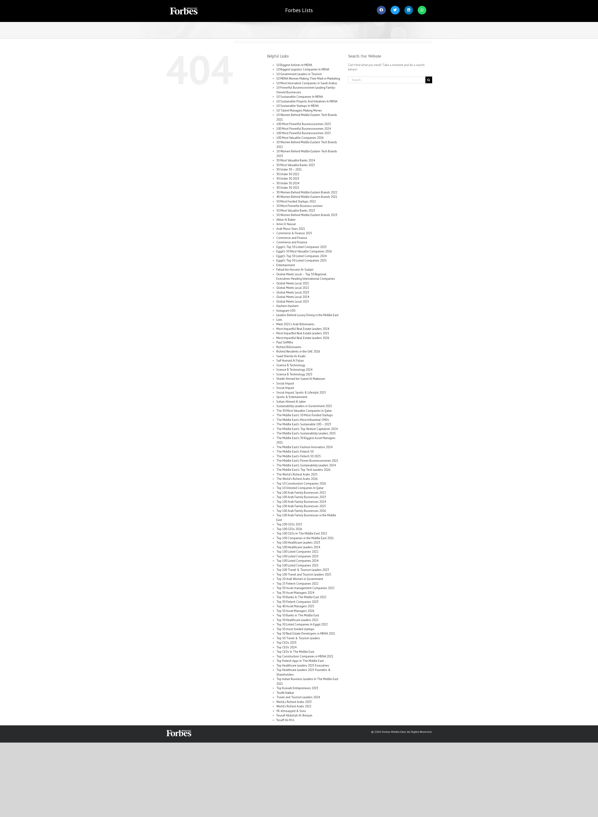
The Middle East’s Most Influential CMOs (302, 420)
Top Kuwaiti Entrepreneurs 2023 (297, 688)
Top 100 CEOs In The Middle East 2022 (301, 533)
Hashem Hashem (287, 306)
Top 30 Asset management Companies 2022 (305, 588)
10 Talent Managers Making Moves (299, 110)
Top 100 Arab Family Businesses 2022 (301, 493)
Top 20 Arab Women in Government (299, 579)
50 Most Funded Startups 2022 (296, 201)
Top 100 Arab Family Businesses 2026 (301, 511)
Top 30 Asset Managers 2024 (295, 593)
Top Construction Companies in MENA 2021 (304, 656)
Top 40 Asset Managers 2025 (295, 606)
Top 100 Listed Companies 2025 (297, 565)
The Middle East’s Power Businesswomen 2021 (307, 461)
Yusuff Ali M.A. (285, 720)
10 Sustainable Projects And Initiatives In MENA (307, 101)
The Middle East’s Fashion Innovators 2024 (304, 447)
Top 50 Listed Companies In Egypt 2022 (302, 624)
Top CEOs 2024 (286, 647)
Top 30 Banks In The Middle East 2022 (301, 597)
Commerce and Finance (291, 238)
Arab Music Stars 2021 (290, 229)
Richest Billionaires (288, 347)
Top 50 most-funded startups (295, 629)
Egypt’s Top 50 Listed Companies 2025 (301, 260)
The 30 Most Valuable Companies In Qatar (304, 411)
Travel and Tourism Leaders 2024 (298, 697)
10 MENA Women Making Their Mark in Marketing (308, 78)
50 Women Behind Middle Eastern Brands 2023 (306, 215)
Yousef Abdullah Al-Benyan (294, 715)
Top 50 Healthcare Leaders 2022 (297, 620)
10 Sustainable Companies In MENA (299, 97)
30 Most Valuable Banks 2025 (295, 165)
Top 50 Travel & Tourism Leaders (298, 638)
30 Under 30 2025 (287, 188)
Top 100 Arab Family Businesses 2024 (301, 502)
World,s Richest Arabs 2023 (294, 702)
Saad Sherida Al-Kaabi (291, 356)
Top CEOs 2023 (286, 643)
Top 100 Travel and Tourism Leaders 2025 (303, 574)
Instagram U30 (285, 311)
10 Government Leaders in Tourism (299, 74)
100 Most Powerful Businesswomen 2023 (303, 124)
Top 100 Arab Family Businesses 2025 (301, 506)
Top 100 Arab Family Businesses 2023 (301, 497)
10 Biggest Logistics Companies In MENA (302, 69)
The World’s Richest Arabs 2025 (296, 474)
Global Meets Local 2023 (292, 292)
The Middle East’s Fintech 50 (294, 452)
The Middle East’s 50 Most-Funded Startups (304, 415)
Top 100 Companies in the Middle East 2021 (305, 538)
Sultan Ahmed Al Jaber (291, 402)
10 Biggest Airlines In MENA (294, 65)
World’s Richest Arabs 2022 (293, 706)
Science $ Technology (290, 365)
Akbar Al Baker (285, 220)
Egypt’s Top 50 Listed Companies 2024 (301, 256)
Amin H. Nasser (286, 224)
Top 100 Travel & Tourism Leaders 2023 (302, 570)
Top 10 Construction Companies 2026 (301, 483)
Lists (299, 10)
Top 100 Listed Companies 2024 (297, 561)
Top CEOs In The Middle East (295, 652)
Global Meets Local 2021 (292, 283)
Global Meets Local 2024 (292, 297)
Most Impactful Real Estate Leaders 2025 (302, 333)
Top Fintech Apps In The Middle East (300, 661)
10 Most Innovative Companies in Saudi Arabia (306, 83)
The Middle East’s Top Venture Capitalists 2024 (307, 429)
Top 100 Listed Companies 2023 (297, 556)
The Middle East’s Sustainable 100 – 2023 (303, 424)
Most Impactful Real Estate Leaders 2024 (302, 329)
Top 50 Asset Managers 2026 (295, 611)
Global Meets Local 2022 (292, 288)
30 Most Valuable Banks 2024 (295, 160)
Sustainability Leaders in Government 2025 (304, 406)
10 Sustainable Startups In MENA (297, 106)
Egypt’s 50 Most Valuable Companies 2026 (304, 251)
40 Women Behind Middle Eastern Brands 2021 (306, 197)
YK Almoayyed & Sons (291, 711)
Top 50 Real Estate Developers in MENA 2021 (305, 633)
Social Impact (285, 383)
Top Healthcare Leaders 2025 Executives (302, 665)
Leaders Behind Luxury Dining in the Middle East (307, 315)
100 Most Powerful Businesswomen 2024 (303, 129)
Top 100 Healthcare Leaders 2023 (298, 543)
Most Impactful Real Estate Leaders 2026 (302, 338)
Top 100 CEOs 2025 (289, 524)
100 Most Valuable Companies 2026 (300, 138)
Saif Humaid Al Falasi (290, 361)
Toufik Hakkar (285, 693)
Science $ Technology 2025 (294, 374)
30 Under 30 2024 (287, 183)
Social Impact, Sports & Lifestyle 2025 (301, 393)
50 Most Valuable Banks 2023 (295, 211)
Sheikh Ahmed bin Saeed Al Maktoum (300, 379)
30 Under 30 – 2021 (289, 169)
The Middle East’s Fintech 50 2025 (298, 456)
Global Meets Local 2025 (292, 302)
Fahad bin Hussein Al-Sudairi (294, 270)
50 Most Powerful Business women (299, 206)
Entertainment (285, 265)
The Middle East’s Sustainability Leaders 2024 (306, 465)
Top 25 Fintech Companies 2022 (297, 584)
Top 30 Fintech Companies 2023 (297, 602)
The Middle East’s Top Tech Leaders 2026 (303, 470)
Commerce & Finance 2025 (294, 233)
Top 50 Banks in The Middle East (297, 615)
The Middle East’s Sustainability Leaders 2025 (306, 433)
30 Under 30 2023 (287, 179)
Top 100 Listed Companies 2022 (297, 552)
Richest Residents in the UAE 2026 (298, 351)
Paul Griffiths (284, 342)
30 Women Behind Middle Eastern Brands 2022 (306, 192)
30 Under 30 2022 (287, 174)
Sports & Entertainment (291, 397)
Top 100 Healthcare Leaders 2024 (298, 547)
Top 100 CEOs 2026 (289, 529)
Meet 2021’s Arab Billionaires (295, 324)
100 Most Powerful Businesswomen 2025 (303, 133)
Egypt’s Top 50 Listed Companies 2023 (301, 247)
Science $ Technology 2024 (294, 370)
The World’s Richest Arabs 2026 (296, 479)
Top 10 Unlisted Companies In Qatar (300, 488)
